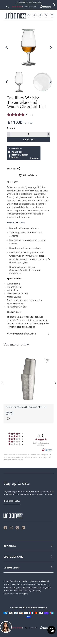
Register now (12, 501)
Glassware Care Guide (20, 270)
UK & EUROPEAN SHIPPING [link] (28, 2)
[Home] (15, 15)
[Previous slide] (3, 5)
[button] (28, 6)
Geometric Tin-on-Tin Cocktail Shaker (25, 407)
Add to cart (28, 139)
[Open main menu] (51, 15)
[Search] (34, 15)
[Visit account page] (40, 15)
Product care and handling (22, 326)
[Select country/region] (28, 15)
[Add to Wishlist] (8, 418)
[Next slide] (54, 5)
